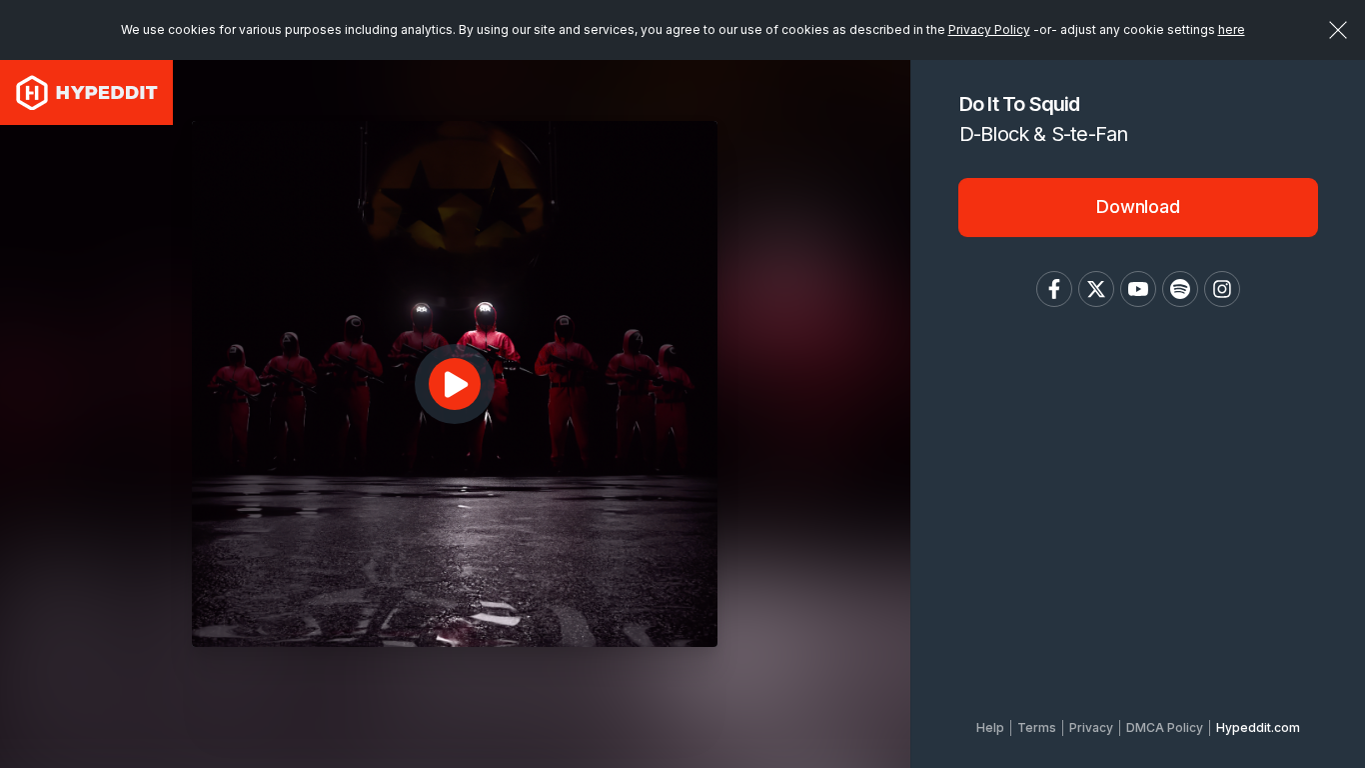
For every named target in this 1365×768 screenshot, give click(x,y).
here (1231, 29)
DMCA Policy (1164, 727)
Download (1138, 206)
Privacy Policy (989, 29)
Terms (1036, 727)
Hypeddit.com (1258, 727)
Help (990, 727)
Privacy (1091, 727)
